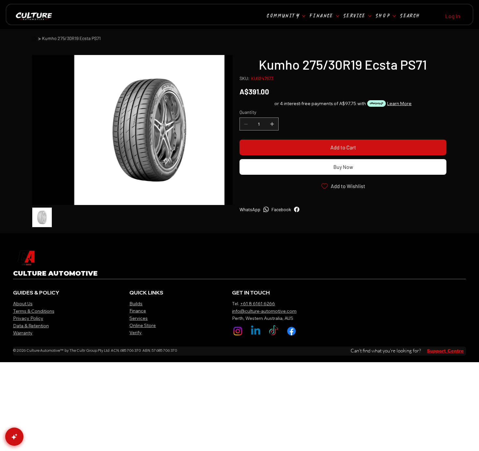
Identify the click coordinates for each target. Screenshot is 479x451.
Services (138, 318)
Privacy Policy (28, 318)
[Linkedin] (255, 331)
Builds (135, 304)
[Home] (34, 38)
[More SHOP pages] (394, 16)
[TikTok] (273, 331)
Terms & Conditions (33, 311)
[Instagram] (237, 331)
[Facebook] (291, 331)
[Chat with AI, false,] (14, 437)
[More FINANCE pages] (337, 16)
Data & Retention (31, 326)
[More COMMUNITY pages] (303, 16)
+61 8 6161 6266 (257, 304)
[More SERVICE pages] (369, 16)
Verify (135, 332)
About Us (23, 304)
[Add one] (272, 123)
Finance (137, 311)
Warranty (23, 333)
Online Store (142, 325)
